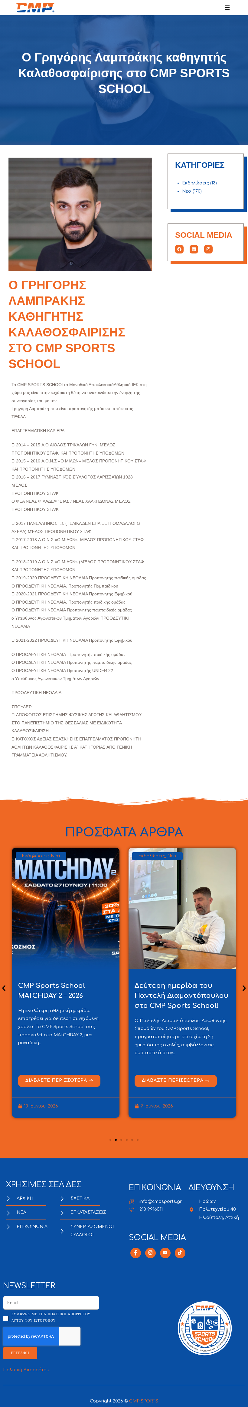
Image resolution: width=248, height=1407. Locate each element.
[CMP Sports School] (35, 7)
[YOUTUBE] (165, 1253)
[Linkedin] (194, 249)
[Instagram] (208, 249)
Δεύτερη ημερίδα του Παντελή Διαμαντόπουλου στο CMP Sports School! (65, 995)
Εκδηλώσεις (195, 183)
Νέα (186, 191)
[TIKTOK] (180, 1253)
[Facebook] (179, 249)
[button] (4, 988)
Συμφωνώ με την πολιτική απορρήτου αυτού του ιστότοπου (50, 1317)
